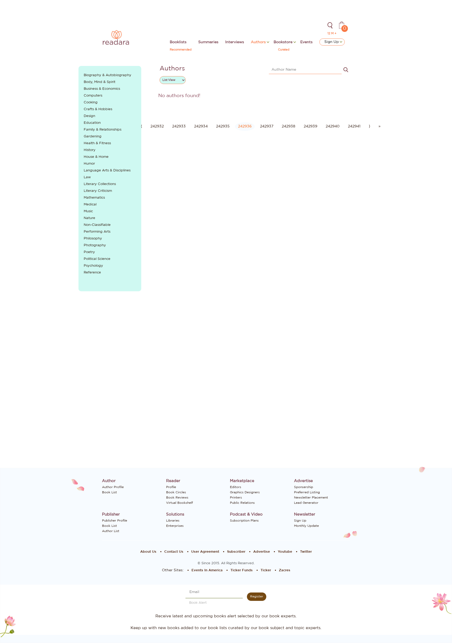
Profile (171, 487)
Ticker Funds (241, 570)
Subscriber (236, 551)
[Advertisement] (110, 382)
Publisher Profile (114, 520)
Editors (235, 487)
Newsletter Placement (311, 497)
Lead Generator (306, 502)
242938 (288, 126)
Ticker (266, 570)
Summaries (208, 42)
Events (306, 42)
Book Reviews (177, 497)
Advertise (261, 551)
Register (256, 596)
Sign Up (332, 42)
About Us (148, 551)
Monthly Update (306, 525)
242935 (223, 126)
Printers (236, 497)
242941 (354, 126)
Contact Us (173, 551)
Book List (109, 492)
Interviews (234, 42)
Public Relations (242, 502)
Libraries (172, 520)
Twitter (306, 551)
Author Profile (113, 487)
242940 (333, 126)
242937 (266, 126)
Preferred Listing (307, 492)
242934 (201, 126)
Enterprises (175, 525)
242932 (157, 126)
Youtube (285, 551)
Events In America (207, 570)
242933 (179, 126)
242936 (245, 126)
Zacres (284, 570)
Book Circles (176, 492)
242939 (310, 126)
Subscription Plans (244, 520)
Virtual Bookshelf (179, 502)
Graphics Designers (245, 492)
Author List (110, 531)
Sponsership (303, 487)
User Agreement (205, 551)
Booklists (178, 42)
